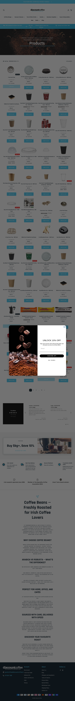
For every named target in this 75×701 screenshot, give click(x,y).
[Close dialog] (64, 327)
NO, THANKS (51, 360)
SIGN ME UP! (51, 355)
